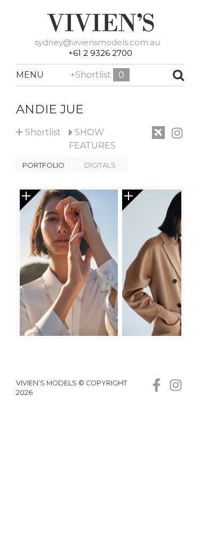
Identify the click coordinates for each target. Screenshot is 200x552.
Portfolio (43, 165)
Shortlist (38, 130)
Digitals (100, 165)
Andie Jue (50, 109)
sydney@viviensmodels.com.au (97, 42)
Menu (21, 75)
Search (163, 75)
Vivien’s (100, 22)
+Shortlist (97, 75)
